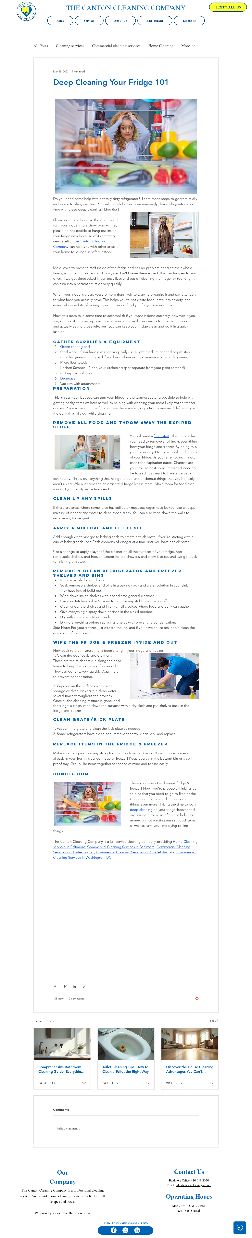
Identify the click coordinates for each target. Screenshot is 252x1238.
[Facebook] (114, 1230)
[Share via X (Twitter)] (65, 986)
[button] (189, 20)
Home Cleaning (160, 45)
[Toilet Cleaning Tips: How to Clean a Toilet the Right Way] (126, 1044)
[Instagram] (125, 1230)
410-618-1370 (200, 1180)
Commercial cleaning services (116, 45)
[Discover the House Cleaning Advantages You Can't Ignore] (189, 1044)
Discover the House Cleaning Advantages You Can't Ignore (189, 1069)
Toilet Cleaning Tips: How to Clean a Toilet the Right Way (125, 1069)
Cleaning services (70, 45)
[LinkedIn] (137, 1230)
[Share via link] (84, 986)
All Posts (40, 45)
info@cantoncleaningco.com (193, 1185)
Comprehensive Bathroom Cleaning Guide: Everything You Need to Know (60, 1069)
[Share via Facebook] (55, 986)
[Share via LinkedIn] (74, 986)
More (185, 45)
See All (214, 1020)
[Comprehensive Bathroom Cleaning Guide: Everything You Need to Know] (62, 1044)
